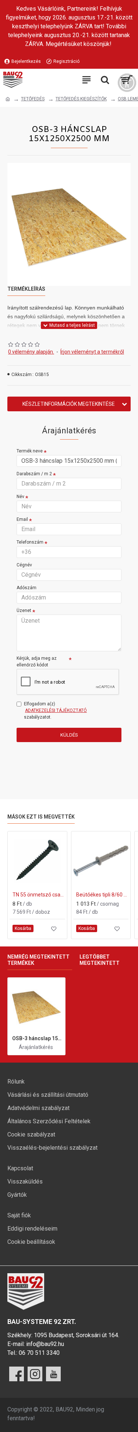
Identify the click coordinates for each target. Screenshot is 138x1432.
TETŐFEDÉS (33, 98)
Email (22, 519)
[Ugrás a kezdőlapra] (8, 99)
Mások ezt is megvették (41, 817)
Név (20, 496)
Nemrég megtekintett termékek (38, 960)
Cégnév (24, 565)
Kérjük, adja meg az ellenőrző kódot (37, 661)
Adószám (26, 587)
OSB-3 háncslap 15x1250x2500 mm (37, 1038)
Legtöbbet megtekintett (99, 960)
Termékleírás (26, 289)
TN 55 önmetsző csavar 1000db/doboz (39, 895)
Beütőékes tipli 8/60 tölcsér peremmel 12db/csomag (102, 895)
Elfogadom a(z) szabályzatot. (55, 710)
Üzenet (24, 610)
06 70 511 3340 (39, 1352)
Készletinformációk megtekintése (68, 404)
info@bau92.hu (45, 1343)
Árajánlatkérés (36, 1047)
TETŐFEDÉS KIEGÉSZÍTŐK (81, 98)
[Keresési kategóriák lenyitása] (105, 80)
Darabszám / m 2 (34, 473)
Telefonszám (30, 542)
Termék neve (30, 451)
